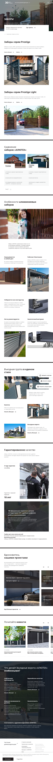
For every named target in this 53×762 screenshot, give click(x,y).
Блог (23, 752)
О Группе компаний (26, 742)
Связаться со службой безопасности (39, 752)
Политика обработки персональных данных (39, 745)
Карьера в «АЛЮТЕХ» (27, 749)
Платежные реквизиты (39, 749)
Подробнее (19, 759)
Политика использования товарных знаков (40, 747)
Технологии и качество (27, 744)
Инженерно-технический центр (26, 747)
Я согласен (8, 759)
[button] (43, 567)
